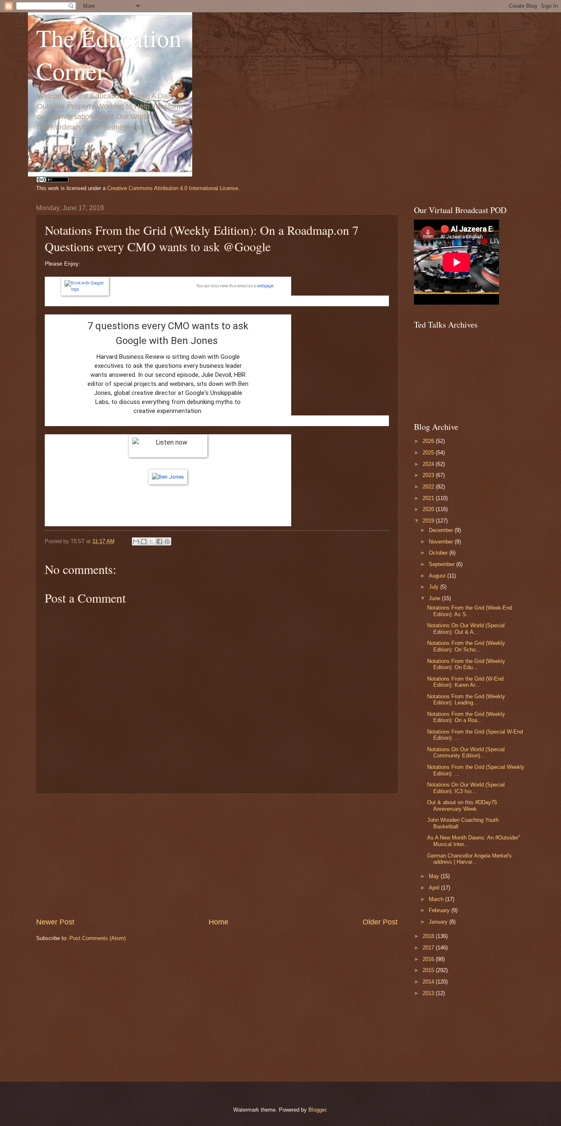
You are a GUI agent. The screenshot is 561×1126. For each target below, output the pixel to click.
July (434, 587)
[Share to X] (151, 541)
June (435, 598)
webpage (265, 286)
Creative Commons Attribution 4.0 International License (172, 188)
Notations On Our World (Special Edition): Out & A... (466, 628)
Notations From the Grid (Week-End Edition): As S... (469, 611)
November (442, 542)
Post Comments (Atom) (97, 938)
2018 (429, 936)
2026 (429, 441)
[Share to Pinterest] (167, 541)
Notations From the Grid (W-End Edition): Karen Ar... (465, 682)
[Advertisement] (216, 855)
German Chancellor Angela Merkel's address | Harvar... (469, 859)
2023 (429, 475)
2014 (429, 982)
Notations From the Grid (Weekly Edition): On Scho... (466, 646)
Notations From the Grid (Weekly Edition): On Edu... (466, 664)
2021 (429, 498)
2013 (429, 993)
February (440, 910)
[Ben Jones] (168, 477)
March (437, 899)
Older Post (380, 922)
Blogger (317, 1110)
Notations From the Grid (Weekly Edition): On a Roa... (466, 717)
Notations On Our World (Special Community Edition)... (466, 752)
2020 (429, 509)
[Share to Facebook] (159, 541)
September (442, 564)
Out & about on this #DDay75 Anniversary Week (462, 805)
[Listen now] (168, 445)
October (439, 553)
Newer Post (55, 922)
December (442, 530)
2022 (429, 487)
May (435, 876)
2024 (429, 464)
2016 (429, 959)
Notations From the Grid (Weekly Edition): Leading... (466, 699)
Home (218, 922)
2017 (429, 948)
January (439, 922)
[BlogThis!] (144, 541)
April (435, 888)
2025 (429, 452)
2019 (429, 521)
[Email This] (136, 541)
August (438, 576)
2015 (429, 970)
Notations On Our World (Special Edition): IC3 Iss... (466, 788)
